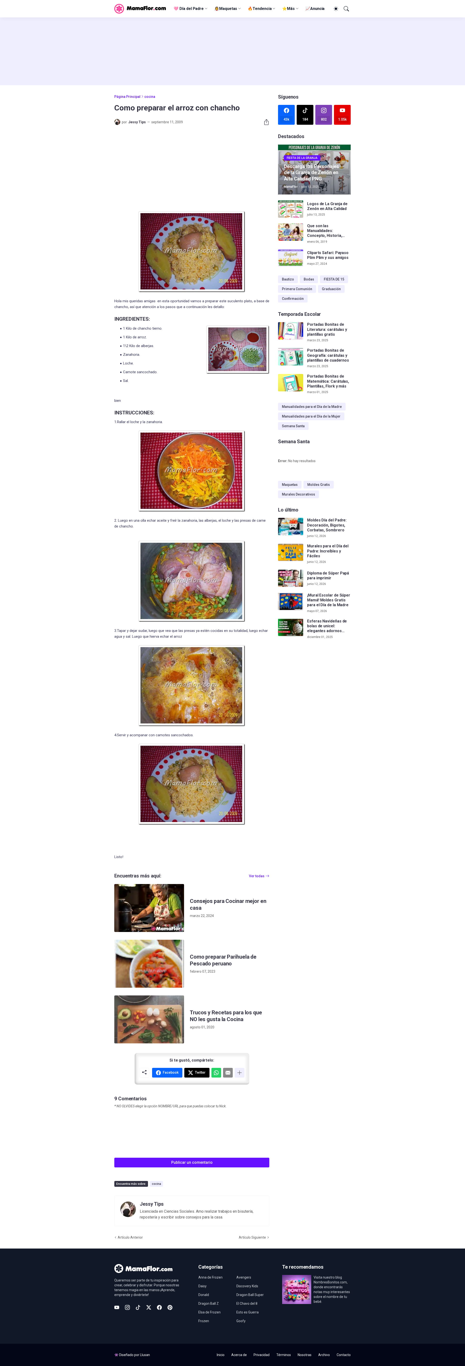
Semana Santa (293, 426)
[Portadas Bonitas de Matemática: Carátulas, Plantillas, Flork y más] (290, 382)
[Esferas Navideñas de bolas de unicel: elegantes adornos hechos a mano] (290, 627)
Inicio (221, 1355)
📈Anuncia (315, 8)
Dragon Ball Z (208, 1303)
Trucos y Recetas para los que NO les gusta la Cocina (226, 1015)
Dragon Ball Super (250, 1295)
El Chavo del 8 (246, 1303)
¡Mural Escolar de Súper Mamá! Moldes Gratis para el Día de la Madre (328, 600)
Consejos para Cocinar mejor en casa (228, 904)
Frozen (203, 1321)
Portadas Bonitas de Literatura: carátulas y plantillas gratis (327, 329)
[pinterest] (170, 1307)
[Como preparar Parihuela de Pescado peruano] (149, 964)
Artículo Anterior (130, 1237)
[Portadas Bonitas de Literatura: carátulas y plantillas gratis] (290, 331)
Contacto (344, 1355)
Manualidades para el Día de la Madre (312, 407)
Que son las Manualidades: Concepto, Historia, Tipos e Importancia (325, 231)
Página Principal (127, 97)
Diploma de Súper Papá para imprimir (328, 575)
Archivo (324, 1355)
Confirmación (293, 299)
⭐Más (288, 8)
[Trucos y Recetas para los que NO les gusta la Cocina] (149, 1019)
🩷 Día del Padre (189, 8)
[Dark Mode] (335, 9)
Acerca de (239, 1355)
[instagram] (127, 1307)
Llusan (145, 1355)
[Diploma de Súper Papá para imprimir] (290, 578)
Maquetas (290, 485)
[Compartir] (264, 122)
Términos (283, 1355)
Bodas (309, 279)
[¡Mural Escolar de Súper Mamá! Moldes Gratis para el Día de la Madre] (290, 601)
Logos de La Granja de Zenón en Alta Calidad (327, 206)
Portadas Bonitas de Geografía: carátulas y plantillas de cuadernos (328, 355)
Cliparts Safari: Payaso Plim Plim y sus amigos (328, 255)
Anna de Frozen (210, 1277)
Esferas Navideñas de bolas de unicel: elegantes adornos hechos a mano (327, 626)
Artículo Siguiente (252, 1237)
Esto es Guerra (247, 1312)
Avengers (243, 1277)
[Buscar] (346, 9)
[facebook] (159, 1307)
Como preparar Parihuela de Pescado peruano (223, 960)
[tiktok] (138, 1307)
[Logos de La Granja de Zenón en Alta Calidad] (290, 209)
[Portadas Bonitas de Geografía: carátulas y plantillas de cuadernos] (290, 356)
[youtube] (116, 1307)
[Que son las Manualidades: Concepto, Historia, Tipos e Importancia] (290, 232)
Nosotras (304, 1355)
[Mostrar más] (239, 1073)
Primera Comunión (297, 289)
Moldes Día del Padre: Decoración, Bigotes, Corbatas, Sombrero (327, 525)
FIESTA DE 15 (334, 279)
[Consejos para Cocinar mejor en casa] (149, 908)
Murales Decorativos (298, 494)
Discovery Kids (247, 1286)
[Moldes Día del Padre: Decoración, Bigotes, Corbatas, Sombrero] (290, 526)
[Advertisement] (232, 51)
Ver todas (256, 876)
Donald (203, 1295)
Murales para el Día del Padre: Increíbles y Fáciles (328, 551)
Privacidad (262, 1355)
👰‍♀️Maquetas (225, 8)
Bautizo (288, 279)
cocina (149, 97)
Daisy (202, 1286)
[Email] (228, 1073)
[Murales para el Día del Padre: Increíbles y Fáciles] (290, 552)
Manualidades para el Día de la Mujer (311, 416)
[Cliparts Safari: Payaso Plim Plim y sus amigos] (290, 258)
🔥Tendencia (259, 8)
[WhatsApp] (216, 1073)
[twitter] (148, 1307)
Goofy (241, 1321)
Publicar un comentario (192, 1162)
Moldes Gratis (318, 485)
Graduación (331, 289)
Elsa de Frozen (209, 1312)
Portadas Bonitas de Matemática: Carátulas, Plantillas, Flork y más (328, 381)
